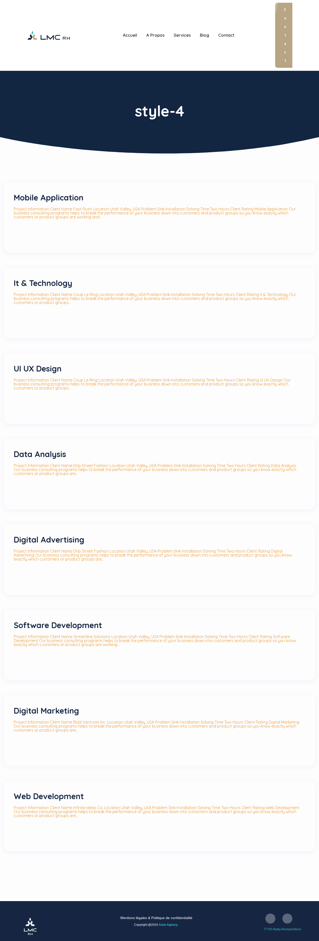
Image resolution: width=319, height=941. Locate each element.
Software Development (58, 625)
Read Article (42, 231)
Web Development (49, 796)
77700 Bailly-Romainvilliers (282, 929)
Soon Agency (168, 925)
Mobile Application (48, 197)
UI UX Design (38, 369)
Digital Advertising (49, 540)
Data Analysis (40, 454)
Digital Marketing (46, 711)
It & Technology (43, 283)
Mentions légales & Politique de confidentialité (156, 918)
